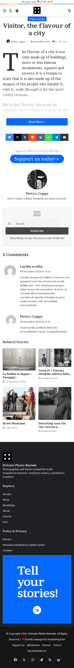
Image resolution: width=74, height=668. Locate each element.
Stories (7, 494)
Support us (18, 645)
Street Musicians (14, 423)
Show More (36, 121)
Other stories (37, 18)
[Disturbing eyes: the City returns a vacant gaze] (54, 403)
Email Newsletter (37, 650)
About (6, 510)
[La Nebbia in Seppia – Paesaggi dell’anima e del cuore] (19, 359)
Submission (33, 645)
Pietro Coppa (37, 193)
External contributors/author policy (24, 544)
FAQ (5, 521)
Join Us (7, 516)
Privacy (7, 539)
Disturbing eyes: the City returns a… (52, 425)
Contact (46, 645)
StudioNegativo (56, 639)
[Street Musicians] (19, 403)
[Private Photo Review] (37, 10)
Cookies (7, 550)
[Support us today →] (37, 158)
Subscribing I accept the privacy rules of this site (37, 238)
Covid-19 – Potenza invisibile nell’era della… (54, 372)
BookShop (9, 505)
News (6, 499)
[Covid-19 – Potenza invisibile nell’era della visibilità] (54, 358)
